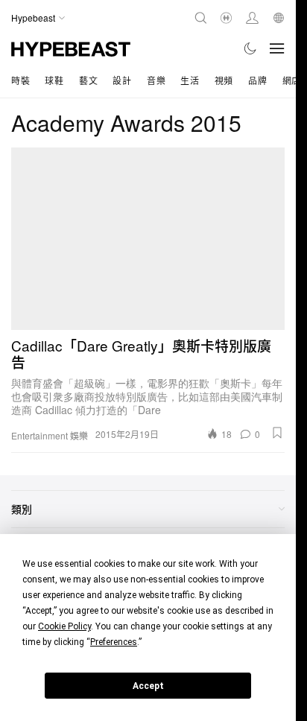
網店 (291, 80)
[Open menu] (277, 48)
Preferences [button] (113, 642)
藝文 (88, 80)
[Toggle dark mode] (250, 48)
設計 (122, 80)
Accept (148, 686)
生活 (189, 80)
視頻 (224, 80)
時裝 (20, 80)
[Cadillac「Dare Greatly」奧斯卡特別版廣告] (148, 238)
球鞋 (54, 80)
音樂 (156, 80)
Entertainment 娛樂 (49, 436)
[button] (277, 432)
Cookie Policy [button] (64, 626)
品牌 (257, 80)
